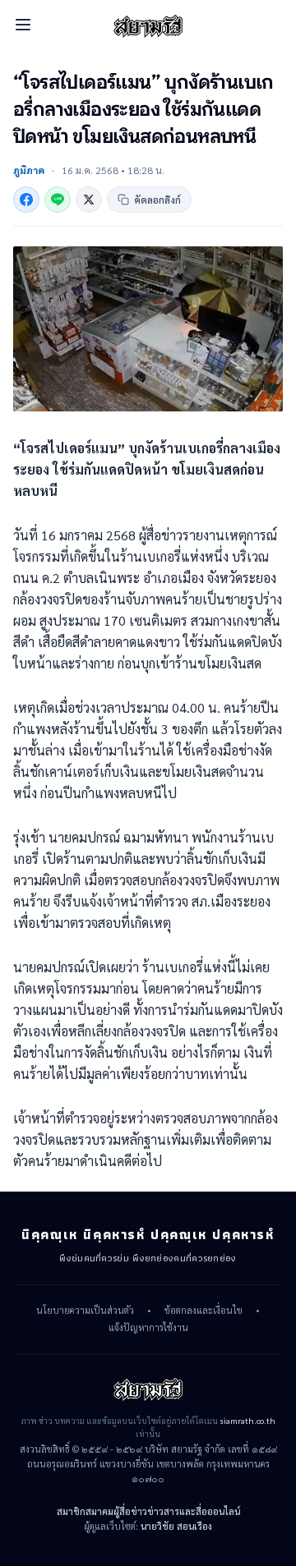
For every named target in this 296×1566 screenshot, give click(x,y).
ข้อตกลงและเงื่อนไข (203, 1310)
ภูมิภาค (28, 170)
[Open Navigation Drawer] (23, 24)
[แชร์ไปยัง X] (89, 199)
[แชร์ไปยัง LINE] (57, 199)
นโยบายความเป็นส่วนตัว (85, 1310)
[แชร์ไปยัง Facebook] (26, 199)
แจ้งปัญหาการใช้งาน (148, 1328)
